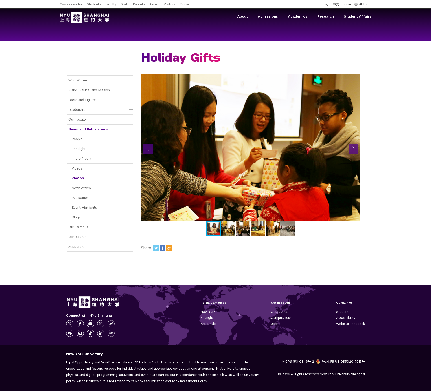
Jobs (275, 324)
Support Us (77, 246)
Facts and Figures (82, 100)
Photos (78, 178)
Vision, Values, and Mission (89, 90)
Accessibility (345, 318)
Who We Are (78, 80)
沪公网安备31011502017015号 (343, 362)
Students (94, 4)
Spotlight (79, 149)
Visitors (169, 4)
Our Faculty (77, 119)
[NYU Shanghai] (93, 302)
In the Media (81, 158)
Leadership (77, 109)
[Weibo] (169, 248)
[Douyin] (90, 333)
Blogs (76, 217)
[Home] (84, 18)
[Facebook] (162, 248)
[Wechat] (69, 333)
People (77, 139)
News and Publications (88, 129)
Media (184, 4)
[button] (148, 149)
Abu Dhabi (208, 324)
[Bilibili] (80, 333)
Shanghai (207, 318)
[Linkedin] (100, 333)
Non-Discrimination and (171, 381)
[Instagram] (100, 323)
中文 (336, 4)
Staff (125, 4)
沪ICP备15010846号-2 (297, 362)
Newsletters (81, 188)
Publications (81, 197)
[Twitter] (156, 248)
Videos (77, 168)
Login (347, 4)
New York (208, 312)
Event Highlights (84, 207)
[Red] (111, 333)
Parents (139, 4)
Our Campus (78, 227)
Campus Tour (281, 318)
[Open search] (326, 4)
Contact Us (77, 237)
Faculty (111, 4)
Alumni (154, 4)
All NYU (364, 4)
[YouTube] (90, 323)
